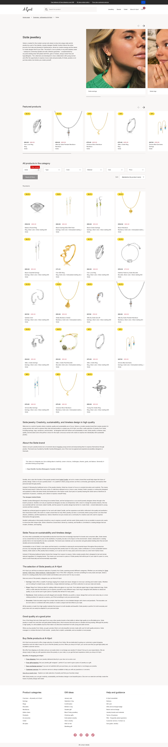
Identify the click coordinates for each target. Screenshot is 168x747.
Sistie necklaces (41, 572)
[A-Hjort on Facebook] (75, 735)
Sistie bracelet (50, 572)
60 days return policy (83, 2)
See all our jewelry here (30, 673)
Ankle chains (26, 712)
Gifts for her (68, 723)
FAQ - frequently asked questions (116, 718)
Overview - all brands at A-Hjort (42, 17)
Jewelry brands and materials (115, 712)
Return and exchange (112, 709)
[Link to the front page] (28, 9)
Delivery (108, 701)
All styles (25, 723)
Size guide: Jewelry (112, 723)
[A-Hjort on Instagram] (81, 735)
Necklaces (26, 709)
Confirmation (68, 704)
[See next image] (143, 26)
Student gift (68, 709)
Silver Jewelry (68, 721)
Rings (24, 704)
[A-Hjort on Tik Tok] (92, 735)
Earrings (25, 701)
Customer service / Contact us (115, 721)
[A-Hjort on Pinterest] (87, 735)
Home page (26, 17)
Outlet (24, 721)
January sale (68, 698)
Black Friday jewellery (71, 712)
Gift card (109, 704)
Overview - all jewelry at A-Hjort (32, 698)
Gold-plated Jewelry (70, 718)
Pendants (25, 715)
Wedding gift (68, 726)
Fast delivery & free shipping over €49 (62, 2)
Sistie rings (31, 572)
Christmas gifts (69, 715)
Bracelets (25, 707)
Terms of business (112, 715)
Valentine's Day (69, 701)
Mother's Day (68, 707)
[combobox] (72, 9)
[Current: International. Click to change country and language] (143, 2)
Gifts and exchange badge (114, 707)
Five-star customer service (100, 2)
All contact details (84, 745)
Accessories (26, 718)
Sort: (116, 177)
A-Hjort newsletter (112, 698)
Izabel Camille (64, 479)
